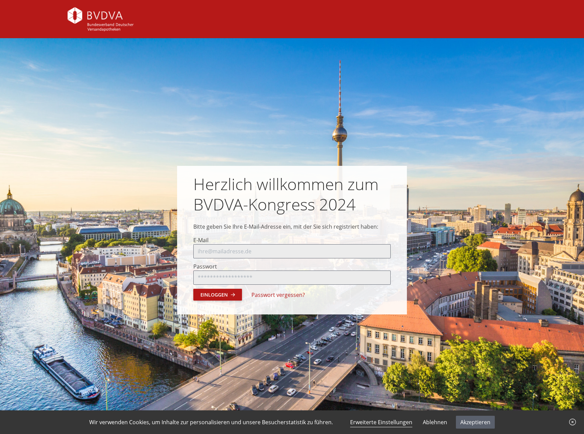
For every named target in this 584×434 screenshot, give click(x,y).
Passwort (205, 266)
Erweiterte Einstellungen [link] (381, 422)
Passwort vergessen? (278, 295)
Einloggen (214, 294)
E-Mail (201, 240)
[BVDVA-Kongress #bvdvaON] (100, 18)
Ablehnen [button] (435, 422)
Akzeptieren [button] (475, 422)
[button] (572, 422)
